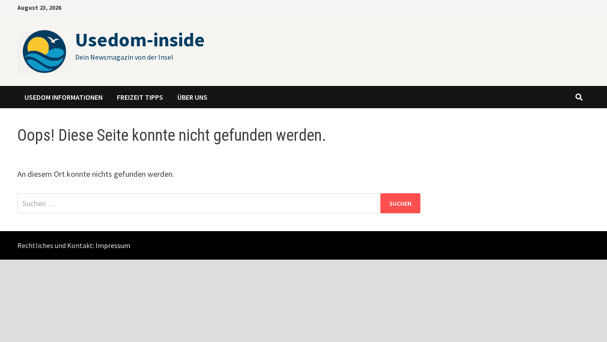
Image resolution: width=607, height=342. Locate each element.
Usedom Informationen (63, 97)
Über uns (192, 97)
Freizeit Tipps (140, 97)
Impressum (113, 245)
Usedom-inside (140, 39)
